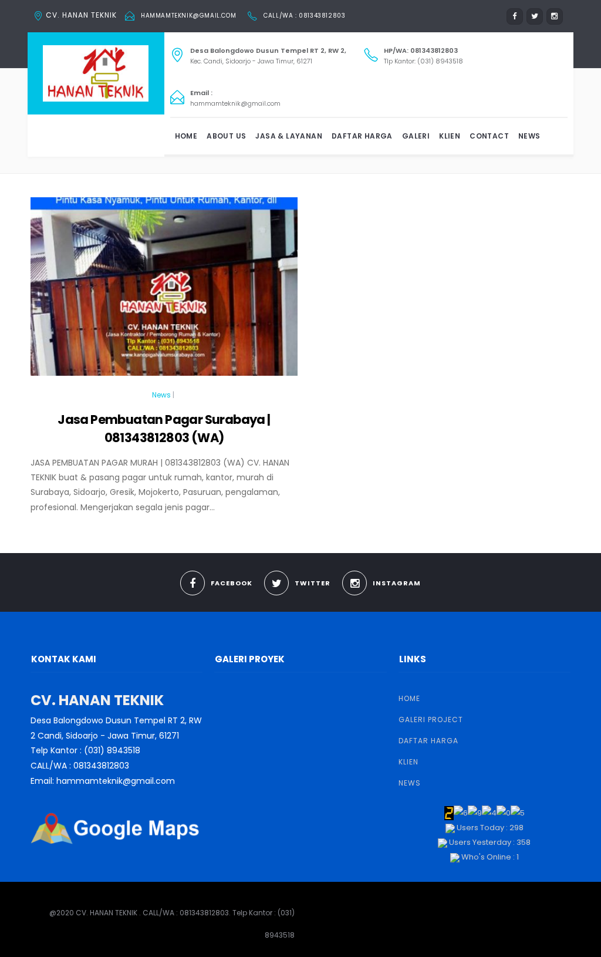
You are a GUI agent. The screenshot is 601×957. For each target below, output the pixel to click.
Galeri (416, 136)
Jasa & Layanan (288, 136)
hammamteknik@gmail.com (188, 15)
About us (226, 136)
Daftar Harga (362, 136)
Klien (449, 136)
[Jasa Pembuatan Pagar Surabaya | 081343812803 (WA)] (164, 292)
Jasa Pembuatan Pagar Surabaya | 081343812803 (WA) (164, 428)
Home (186, 136)
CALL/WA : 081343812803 (304, 15)
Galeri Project (431, 720)
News (529, 136)
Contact (489, 136)
